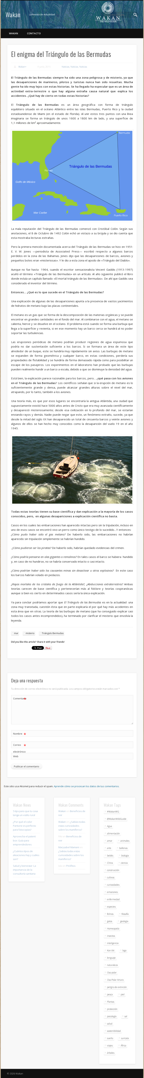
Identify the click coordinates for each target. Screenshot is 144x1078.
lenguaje (111, 957)
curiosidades (113, 884)
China (110, 862)
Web (15, 756)
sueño (110, 1038)
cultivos (110, 877)
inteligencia (112, 943)
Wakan (13, 14)
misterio (30, 633)
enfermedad (113, 899)
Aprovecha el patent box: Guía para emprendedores (24, 840)
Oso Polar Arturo (115, 979)
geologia (124, 921)
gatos (109, 921)
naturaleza (112, 965)
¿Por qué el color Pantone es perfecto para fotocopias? (24, 825)
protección (112, 1009)
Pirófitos (70, 865)
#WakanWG (113, 811)
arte (109, 848)
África (123, 1045)
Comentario (19, 699)
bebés (110, 855)
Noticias (65, 66)
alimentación (113, 833)
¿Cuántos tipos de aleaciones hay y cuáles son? (26, 855)
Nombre (19, 734)
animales (124, 840)
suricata (125, 1038)
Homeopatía (113, 928)
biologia (125, 855)
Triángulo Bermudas (53, 633)
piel (122, 994)
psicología (111, 1016)
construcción (113, 870)
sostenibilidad (114, 1031)
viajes (110, 1045)
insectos (111, 935)
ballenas (123, 848)
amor (109, 840)
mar (16, 633)
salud (109, 1023)
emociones (112, 892)
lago (124, 950)
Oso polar (112, 972)
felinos (110, 914)
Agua (109, 826)
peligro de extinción (117, 987)
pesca (110, 994)
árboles (110, 1052)
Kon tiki (110, 950)
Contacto (34, 33)
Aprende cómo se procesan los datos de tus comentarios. (86, 786)
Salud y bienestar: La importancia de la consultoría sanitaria (24, 869)
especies (111, 906)
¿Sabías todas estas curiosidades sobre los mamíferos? (71, 825)
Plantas (110, 1001)
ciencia (124, 862)
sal (125, 1016)
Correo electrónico (19, 748)
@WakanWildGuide (116, 818)
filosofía (125, 914)
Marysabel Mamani (68, 847)
